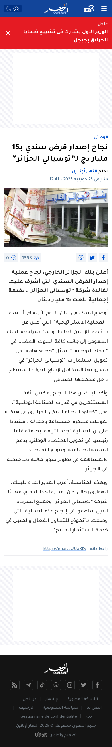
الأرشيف (26, 708)
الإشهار (52, 699)
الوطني (101, 138)
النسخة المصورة (83, 699)
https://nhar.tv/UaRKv (64, 549)
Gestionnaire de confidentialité (48, 717)
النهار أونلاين (84, 172)
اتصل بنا (94, 708)
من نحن (30, 699)
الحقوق (79, 726)
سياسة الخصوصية (60, 708)
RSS (88, 717)
